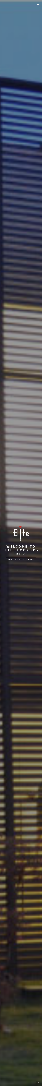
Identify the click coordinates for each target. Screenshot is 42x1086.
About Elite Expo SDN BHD (21, 560)
